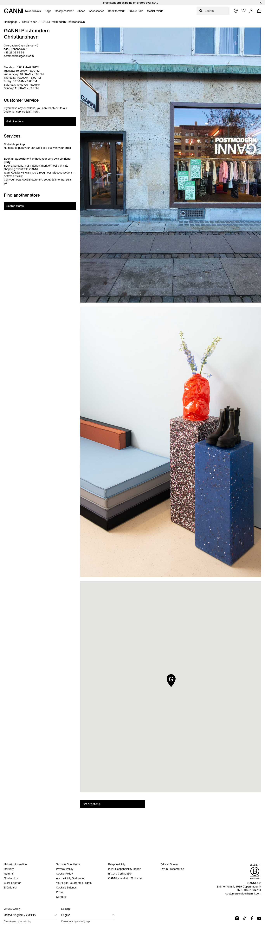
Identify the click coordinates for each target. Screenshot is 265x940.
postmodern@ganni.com (19, 56)
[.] (132, 2)
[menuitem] (33, 11)
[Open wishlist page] (243, 10)
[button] (171, 680)
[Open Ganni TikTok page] (244, 918)
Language (65, 909)
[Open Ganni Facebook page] (251, 918)
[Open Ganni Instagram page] (237, 918)
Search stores (15, 206)
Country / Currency (12, 909)
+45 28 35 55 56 (14, 52)
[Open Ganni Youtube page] (259, 918)
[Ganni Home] (13, 11)
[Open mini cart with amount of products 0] (259, 10)
